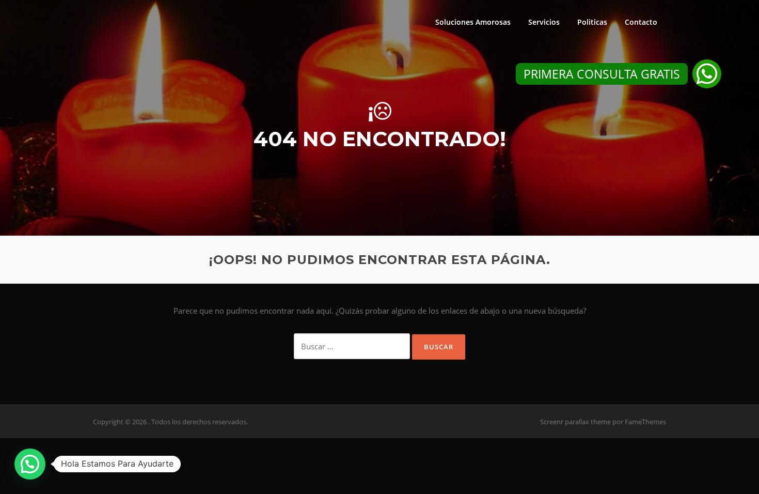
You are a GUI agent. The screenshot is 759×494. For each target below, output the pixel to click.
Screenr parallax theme (575, 421)
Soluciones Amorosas (473, 22)
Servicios (544, 22)
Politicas (592, 22)
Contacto (641, 22)
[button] (706, 73)
